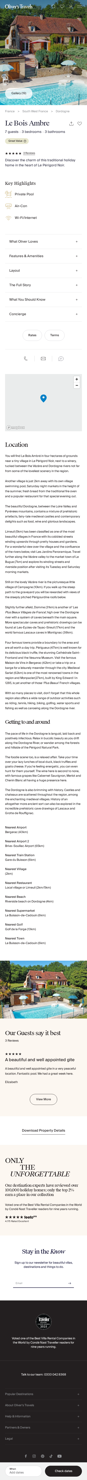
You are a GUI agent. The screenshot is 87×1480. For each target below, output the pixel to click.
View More (43, 1099)
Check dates (63, 1471)
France (10, 111)
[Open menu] (79, 6)
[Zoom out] (77, 385)
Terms (54, 335)
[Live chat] (61, 358)
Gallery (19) (18, 93)
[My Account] (71, 6)
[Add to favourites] (79, 124)
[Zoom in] (77, 379)
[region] (43, 402)
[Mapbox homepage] (15, 427)
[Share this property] (71, 124)
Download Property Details (43, 1130)
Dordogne (62, 111)
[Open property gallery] (43, 52)
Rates (32, 335)
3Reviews (29, 153)
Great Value (15, 141)
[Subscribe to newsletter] (69, 1281)
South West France (35, 111)
